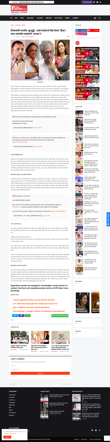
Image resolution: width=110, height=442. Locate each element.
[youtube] (97, 2)
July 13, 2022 (38, 146)
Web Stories (58, 18)
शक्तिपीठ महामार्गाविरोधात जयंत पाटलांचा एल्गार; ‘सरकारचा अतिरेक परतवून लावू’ (91, 113)
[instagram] (100, 2)
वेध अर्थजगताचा (12, 412)
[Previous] (50, 2)
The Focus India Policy (95, 439)
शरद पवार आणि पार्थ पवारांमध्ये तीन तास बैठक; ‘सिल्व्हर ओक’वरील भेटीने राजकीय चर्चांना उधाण (91, 187)
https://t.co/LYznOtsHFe (19, 142)
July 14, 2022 (38, 128)
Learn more (13, 433)
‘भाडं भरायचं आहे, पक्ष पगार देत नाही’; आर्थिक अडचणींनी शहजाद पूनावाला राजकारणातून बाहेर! (91, 244)
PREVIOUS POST (66, 384)
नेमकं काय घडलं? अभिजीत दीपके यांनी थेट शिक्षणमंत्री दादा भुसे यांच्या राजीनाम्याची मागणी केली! (91, 170)
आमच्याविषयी (75, 18)
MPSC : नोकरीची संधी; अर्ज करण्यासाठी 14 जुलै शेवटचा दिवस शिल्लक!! (31, 307)
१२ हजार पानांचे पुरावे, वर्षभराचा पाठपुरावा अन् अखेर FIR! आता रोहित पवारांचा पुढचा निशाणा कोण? (91, 228)
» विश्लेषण (22, 25)
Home (12, 25)
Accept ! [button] (7, 437)
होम (11, 18)
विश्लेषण (22, 18)
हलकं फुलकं (11, 415)
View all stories (95, 291)
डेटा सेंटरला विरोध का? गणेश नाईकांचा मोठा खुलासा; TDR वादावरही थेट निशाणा (90, 261)
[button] (95, 18)
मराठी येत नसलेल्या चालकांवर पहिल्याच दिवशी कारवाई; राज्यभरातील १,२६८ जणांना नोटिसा (91, 179)
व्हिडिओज (67, 18)
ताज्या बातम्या (12, 397)
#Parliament (16, 207)
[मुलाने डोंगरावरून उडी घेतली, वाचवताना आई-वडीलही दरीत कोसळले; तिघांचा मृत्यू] (44, 406)
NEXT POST (13, 384)
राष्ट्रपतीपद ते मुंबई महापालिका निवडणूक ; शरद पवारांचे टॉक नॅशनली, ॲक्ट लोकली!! (33, 300)
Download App (87, 2)
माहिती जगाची (48, 18)
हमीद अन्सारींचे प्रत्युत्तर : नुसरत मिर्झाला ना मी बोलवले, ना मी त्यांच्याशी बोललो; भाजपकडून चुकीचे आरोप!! (39, 311)
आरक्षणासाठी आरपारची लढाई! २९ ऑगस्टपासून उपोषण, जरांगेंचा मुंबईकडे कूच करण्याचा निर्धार (91, 236)
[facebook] (94, 2)
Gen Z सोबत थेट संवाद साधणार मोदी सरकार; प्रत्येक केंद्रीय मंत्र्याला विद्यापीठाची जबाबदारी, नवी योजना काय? (60, 347)
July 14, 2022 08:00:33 (28, 36)
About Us (76, 439)
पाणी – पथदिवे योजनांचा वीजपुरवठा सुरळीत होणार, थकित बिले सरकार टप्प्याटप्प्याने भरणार (35, 304)
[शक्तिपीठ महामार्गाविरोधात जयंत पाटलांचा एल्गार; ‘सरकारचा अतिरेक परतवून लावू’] (44, 398)
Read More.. (14, 349)
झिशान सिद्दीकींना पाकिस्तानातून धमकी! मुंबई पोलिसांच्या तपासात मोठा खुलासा (91, 253)
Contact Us (84, 439)
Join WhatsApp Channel (61, 315)
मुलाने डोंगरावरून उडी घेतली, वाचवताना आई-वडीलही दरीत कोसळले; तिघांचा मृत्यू (90, 121)
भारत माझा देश (40, 18)
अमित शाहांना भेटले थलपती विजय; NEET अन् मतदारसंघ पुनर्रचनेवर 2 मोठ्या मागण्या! (39, 347)
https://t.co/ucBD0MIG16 (58, 211)
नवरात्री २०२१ (12, 400)
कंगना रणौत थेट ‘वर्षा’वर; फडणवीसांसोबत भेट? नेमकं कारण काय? (91, 211)
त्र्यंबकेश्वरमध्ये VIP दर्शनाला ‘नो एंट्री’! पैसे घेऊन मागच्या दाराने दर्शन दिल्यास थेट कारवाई (91, 203)
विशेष (16, 18)
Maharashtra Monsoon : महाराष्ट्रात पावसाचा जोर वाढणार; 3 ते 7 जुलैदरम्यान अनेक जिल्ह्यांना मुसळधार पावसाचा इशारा (91, 415)
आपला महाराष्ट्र (30, 18)
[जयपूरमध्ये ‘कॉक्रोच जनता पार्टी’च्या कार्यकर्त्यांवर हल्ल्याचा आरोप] (44, 415)
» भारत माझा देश (17, 25)
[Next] (52, 2)
